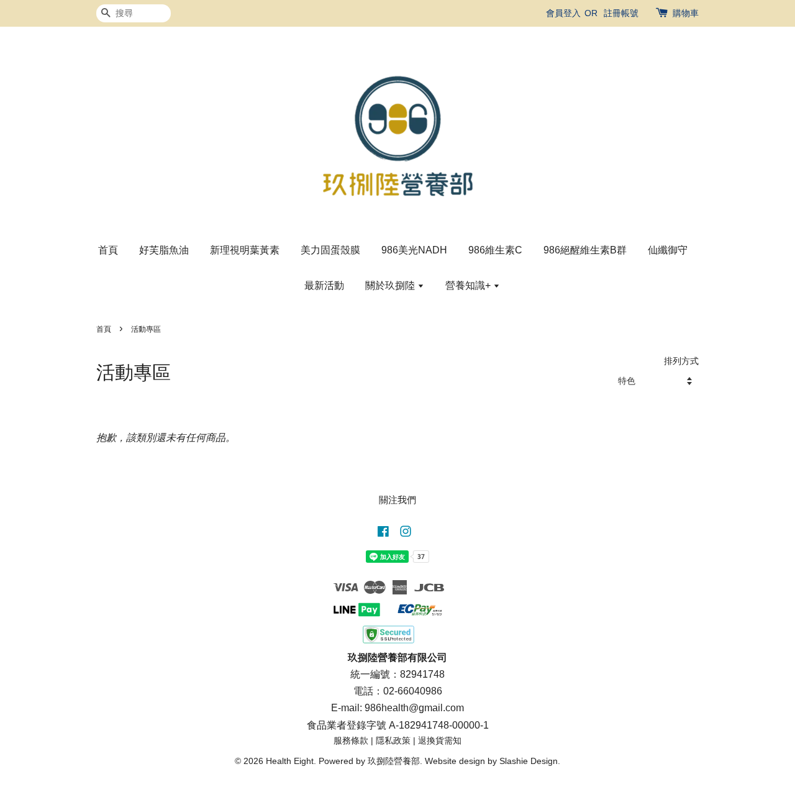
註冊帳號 (621, 13)
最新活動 (324, 285)
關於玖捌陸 (391, 285)
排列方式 (681, 361)
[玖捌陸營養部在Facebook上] (383, 534)
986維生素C (495, 250)
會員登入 (563, 13)
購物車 (686, 13)
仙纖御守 (668, 250)
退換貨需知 (439, 740)
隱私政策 (393, 740)
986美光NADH (414, 250)
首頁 (108, 250)
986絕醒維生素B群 (585, 250)
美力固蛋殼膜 (330, 250)
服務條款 (351, 740)
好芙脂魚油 (164, 250)
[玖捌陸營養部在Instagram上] (405, 534)
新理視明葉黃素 (244, 250)
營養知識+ (469, 285)
